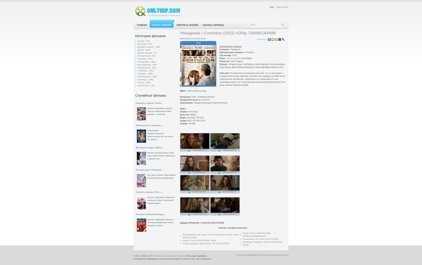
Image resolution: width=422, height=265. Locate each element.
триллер (230, 58)
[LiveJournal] (283, 39)
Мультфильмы (144, 65)
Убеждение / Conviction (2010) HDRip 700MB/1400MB (228, 33)
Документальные (146, 47)
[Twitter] (273, 39)
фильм (268, 73)
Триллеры (143, 79)
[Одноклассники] (276, 39)
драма (238, 58)
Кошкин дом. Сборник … (150, 170)
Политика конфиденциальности (273, 255)
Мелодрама (143, 62)
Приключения (144, 68)
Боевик (141, 41)
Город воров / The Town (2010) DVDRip (260, 239)
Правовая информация (247, 255)
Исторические (144, 56)
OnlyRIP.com (152, 256)
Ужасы (141, 82)
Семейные (143, 71)
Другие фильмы (145, 53)
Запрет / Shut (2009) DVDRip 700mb (199, 240)
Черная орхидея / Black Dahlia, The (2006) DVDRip (206, 243)
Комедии (142, 59)
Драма (141, 50)
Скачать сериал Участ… (150, 103)
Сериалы (142, 74)
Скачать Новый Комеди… (151, 214)
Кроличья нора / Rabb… (150, 147)
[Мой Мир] (280, 39)
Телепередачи (145, 76)
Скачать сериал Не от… (150, 192)
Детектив (142, 44)
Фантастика (143, 85)
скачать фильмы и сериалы (172, 256)
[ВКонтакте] (269, 39)
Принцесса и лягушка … (150, 125)
